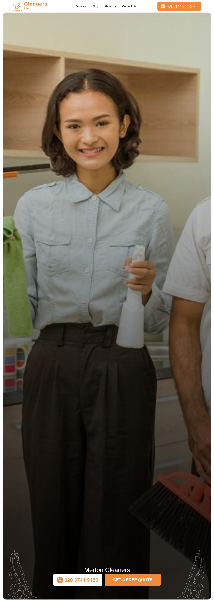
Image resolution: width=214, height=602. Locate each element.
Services (80, 6)
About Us (110, 6)
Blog (95, 6)
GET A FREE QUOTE (132, 579)
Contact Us (129, 6)
